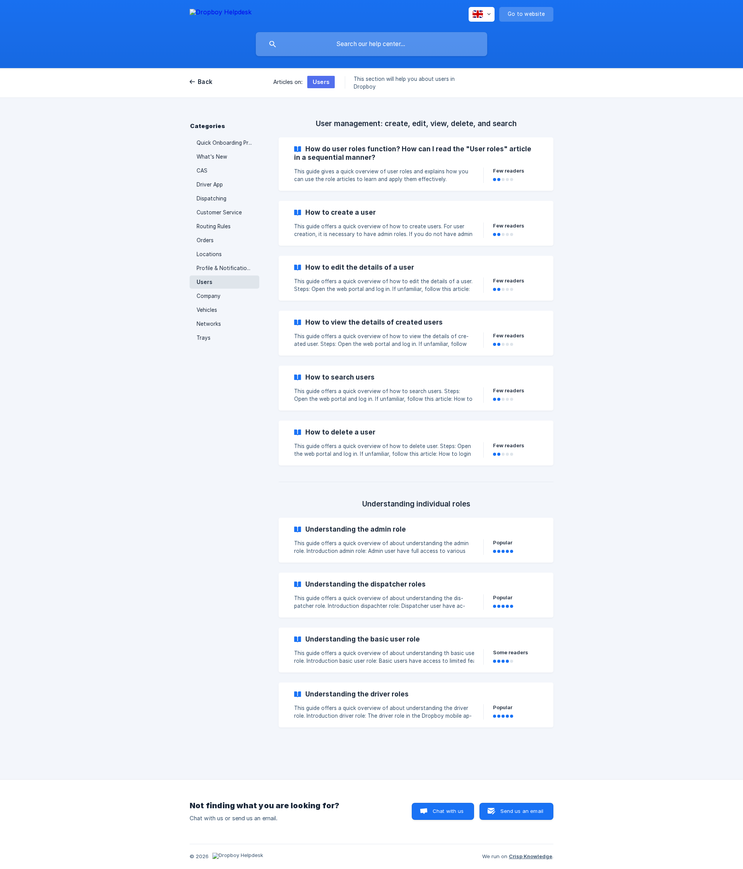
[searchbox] (371, 44)
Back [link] (205, 82)
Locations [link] (209, 254)
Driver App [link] (210, 184)
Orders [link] (205, 240)
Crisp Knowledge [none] (530, 856)
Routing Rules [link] (214, 226)
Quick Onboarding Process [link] (228, 143)
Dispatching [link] (211, 198)
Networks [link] (209, 324)
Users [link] (204, 282)
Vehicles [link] (207, 310)
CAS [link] (202, 171)
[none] (221, 13)
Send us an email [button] (521, 811)
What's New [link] (212, 157)
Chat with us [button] (448, 811)
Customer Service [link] (219, 212)
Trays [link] (204, 338)
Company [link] (209, 296)
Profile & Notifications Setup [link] (228, 268)
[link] (416, 164)
